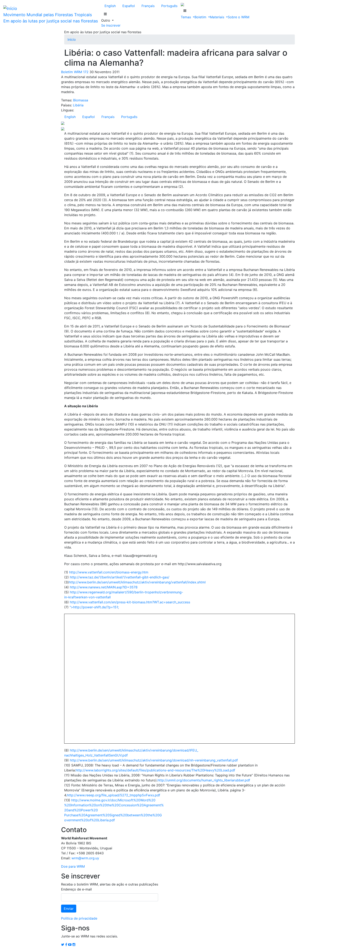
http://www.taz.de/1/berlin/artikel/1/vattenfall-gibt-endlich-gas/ (119, 577)
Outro (106, 20)
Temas (186, 17)
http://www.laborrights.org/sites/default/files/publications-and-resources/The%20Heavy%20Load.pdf (155, 770)
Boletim (200, 17)
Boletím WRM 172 (75, 72)
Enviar (69, 908)
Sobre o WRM (238, 17)
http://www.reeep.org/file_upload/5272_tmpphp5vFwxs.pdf (113, 795)
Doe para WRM (73, 866)
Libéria (78, 105)
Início (72, 39)
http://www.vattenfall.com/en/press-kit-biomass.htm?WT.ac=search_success (130, 602)
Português (169, 6)
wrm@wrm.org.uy (85, 858)
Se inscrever (110, 25)
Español (128, 6)
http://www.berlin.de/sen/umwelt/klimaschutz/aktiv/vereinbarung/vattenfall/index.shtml (137, 582)
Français (148, 6)
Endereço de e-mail (76, 889)
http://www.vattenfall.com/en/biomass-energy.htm (108, 572)
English (110, 6)
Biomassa (80, 100)
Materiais (217, 17)
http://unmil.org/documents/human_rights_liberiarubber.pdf (203, 780)
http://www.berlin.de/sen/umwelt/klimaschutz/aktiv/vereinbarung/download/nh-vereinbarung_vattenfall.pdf (154, 760)
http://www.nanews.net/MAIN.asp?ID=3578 (104, 587)
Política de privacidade (79, 918)
